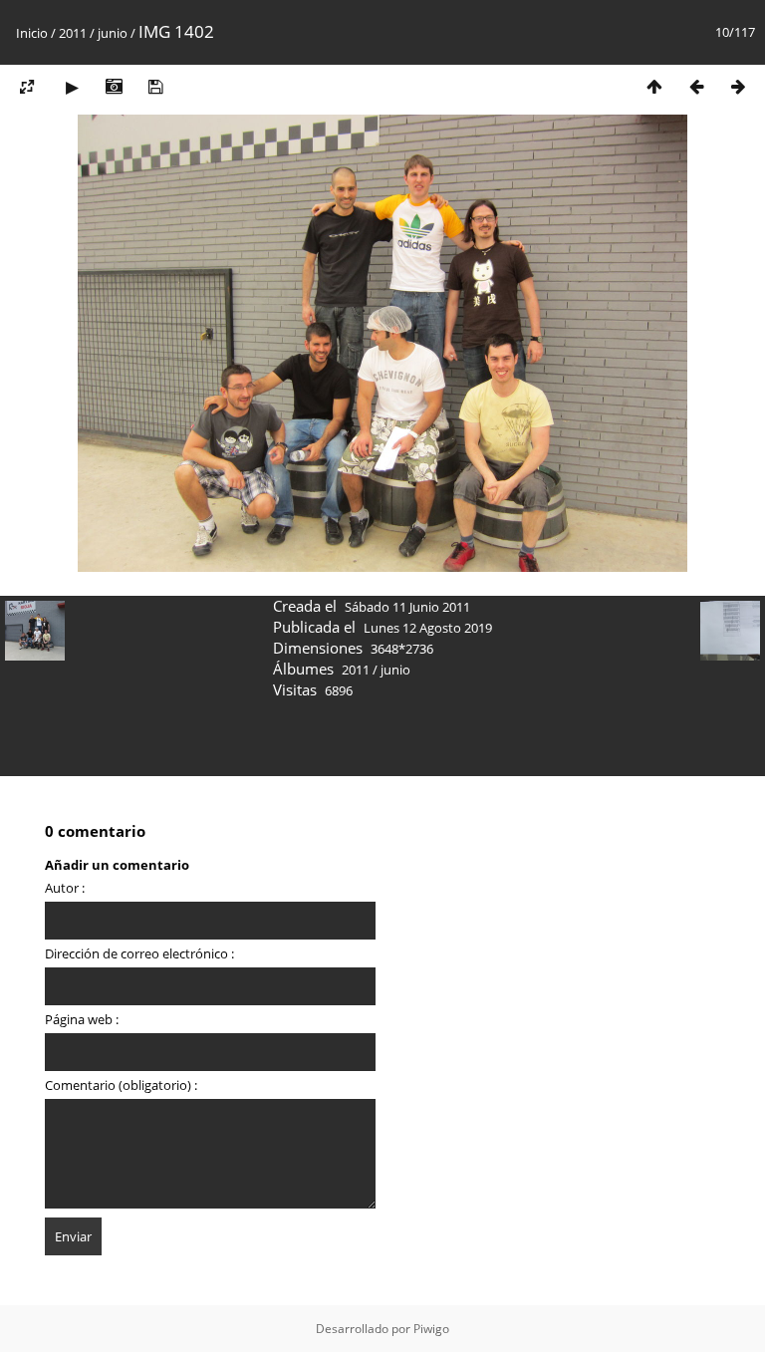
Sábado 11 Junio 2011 (407, 607)
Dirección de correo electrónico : (139, 953)
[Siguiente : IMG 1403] (738, 86)
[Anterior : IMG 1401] (696, 86)
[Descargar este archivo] (155, 86)
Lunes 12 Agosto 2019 (428, 628)
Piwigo (431, 1328)
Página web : (82, 1019)
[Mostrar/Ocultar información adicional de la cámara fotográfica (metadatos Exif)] (113, 86)
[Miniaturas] (654, 86)
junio (113, 33)
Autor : (65, 888)
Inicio (32, 33)
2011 (73, 33)
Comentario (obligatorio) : (121, 1085)
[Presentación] (72, 86)
